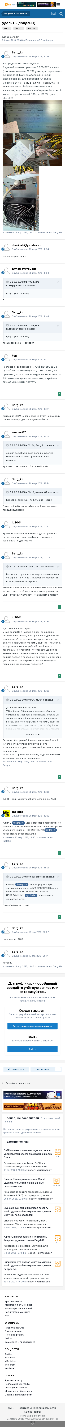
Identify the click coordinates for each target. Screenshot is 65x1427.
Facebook (10, 1357)
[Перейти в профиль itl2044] (6, 524)
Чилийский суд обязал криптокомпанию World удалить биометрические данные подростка (27, 1265)
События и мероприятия (18, 1394)
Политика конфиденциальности (37, 1407)
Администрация (14, 1331)
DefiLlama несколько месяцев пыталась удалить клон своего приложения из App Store (28, 1154)
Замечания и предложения (20, 1341)
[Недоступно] (32, 116)
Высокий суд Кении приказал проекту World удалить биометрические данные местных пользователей (27, 1211)
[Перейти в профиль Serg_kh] (6, 54)
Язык (10, 1407)
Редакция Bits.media (16, 1387)
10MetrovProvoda (24, 268)
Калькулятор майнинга (17, 1312)
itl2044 (16, 522)
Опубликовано (30, 56)
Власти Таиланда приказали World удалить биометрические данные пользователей (24, 1183)
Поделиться (17, 1069)
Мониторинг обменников (19, 1304)
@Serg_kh (18, 823)
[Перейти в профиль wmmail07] (6, 434)
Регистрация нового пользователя (32, 1026)
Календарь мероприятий (19, 1308)
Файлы (8, 1338)
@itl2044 (50, 830)
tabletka (17, 811)
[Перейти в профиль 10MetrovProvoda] (6, 271)
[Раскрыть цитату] (7, 281)
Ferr (15, 355)
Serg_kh (14, 36)
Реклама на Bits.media (17, 1383)
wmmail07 (19, 432)
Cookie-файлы (32, 1411)
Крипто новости (14, 1301)
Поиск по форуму (14, 1334)
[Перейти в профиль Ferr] (6, 357)
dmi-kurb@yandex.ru (26, 245)
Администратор (14, 1380)
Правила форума (14, 1327)
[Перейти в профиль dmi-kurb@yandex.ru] (6, 247)
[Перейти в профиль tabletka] (6, 813)
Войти (32, 1049)
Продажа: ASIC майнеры (39, 40)
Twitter (8, 1354)
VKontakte (10, 1361)
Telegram (10, 1364)
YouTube (9, 1368)
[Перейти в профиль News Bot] (57, 1152)
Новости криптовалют (39, 1170)
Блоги (8, 1315)
